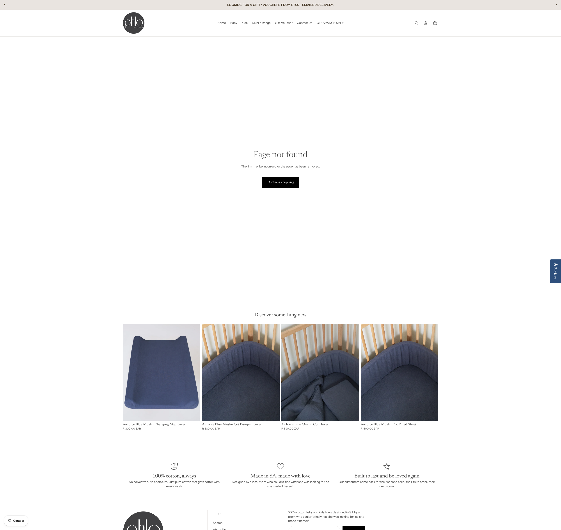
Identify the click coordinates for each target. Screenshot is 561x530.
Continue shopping (281, 182)
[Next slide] (556, 5)
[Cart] (435, 23)
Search (217, 523)
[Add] (431, 414)
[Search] (416, 23)
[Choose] (193, 414)
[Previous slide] (5, 5)
